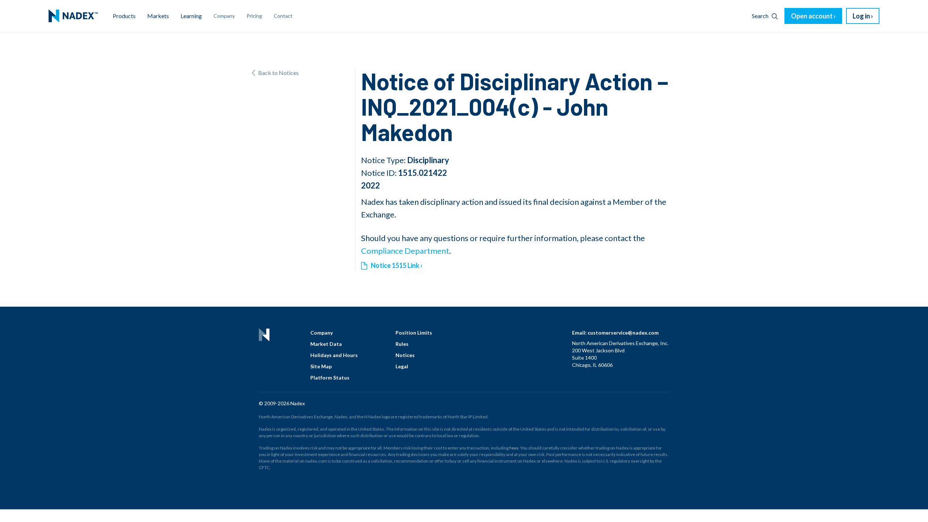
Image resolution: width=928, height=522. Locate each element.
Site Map (321, 366)
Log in (861, 16)
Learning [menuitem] (191, 15)
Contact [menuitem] (283, 16)
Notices (405, 355)
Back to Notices (278, 72)
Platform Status (329, 377)
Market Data (326, 344)
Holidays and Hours (334, 355)
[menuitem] (73, 15)
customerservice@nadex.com (623, 333)
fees (513, 448)
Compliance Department (405, 251)
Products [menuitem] (124, 15)
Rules (402, 344)
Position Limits (413, 333)
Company (321, 333)
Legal (401, 366)
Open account (812, 16)
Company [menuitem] (224, 16)
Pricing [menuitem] (254, 16)
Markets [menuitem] (158, 15)
